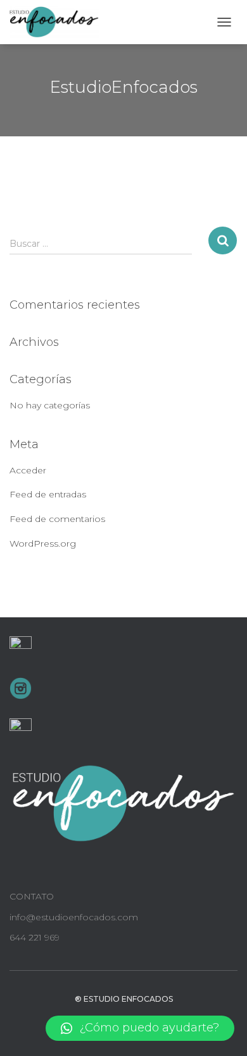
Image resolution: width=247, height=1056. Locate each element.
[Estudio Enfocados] (59, 22)
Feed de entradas (48, 494)
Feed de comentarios (57, 519)
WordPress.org (43, 543)
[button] (140, 1028)
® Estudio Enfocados (124, 999)
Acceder (28, 470)
